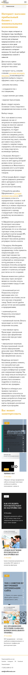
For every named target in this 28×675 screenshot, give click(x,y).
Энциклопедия (6, 664)
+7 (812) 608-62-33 (7, 668)
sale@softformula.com (8, 671)
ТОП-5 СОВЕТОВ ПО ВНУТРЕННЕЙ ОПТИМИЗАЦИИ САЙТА (13, 587)
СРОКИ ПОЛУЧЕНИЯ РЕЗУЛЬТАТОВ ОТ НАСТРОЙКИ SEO (12, 552)
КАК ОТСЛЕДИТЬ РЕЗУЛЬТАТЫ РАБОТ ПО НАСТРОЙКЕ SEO (12, 506)
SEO (7, 423)
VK (15, 661)
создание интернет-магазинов (12, 194)
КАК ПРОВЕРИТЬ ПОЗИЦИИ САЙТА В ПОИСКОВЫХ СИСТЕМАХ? (13, 434)
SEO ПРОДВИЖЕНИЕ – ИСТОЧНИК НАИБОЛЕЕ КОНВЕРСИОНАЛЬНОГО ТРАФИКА (14, 629)
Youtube (4, 661)
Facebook (20, 661)
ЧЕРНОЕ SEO (9, 473)
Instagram (10, 661)
